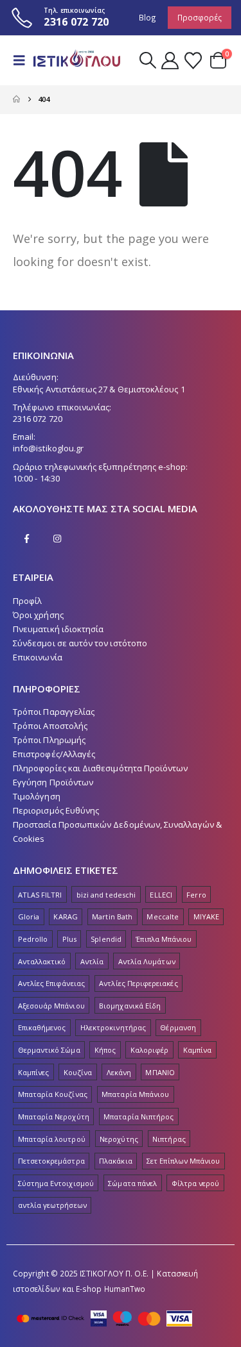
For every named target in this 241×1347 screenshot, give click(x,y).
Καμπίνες (33, 1072)
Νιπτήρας (169, 1139)
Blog (147, 17)
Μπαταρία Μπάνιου (135, 1094)
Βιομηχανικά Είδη (130, 1005)
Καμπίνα (197, 1050)
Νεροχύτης (119, 1139)
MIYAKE (206, 916)
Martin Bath (112, 916)
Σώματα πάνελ (132, 1183)
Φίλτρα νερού (196, 1183)
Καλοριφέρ (149, 1050)
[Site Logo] (75, 60)
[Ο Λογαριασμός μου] (169, 60)
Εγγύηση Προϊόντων (53, 782)
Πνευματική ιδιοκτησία (58, 629)
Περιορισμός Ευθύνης (56, 810)
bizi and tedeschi (106, 894)
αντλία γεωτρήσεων (52, 1205)
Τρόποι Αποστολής (50, 726)
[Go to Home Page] (16, 99)
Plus (69, 939)
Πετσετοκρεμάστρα (51, 1161)
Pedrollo (33, 939)
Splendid (106, 939)
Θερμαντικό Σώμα (49, 1050)
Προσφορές (199, 17)
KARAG (65, 916)
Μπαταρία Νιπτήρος (138, 1116)
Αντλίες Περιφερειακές (138, 983)
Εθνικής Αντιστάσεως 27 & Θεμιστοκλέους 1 (99, 389)
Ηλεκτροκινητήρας (113, 1027)
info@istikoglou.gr (48, 448)
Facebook (27, 538)
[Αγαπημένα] (193, 60)
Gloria (28, 916)
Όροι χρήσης (38, 615)
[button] (23, 60)
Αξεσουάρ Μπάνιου (51, 1005)
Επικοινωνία (37, 657)
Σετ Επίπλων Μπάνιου (183, 1161)
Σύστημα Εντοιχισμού (56, 1183)
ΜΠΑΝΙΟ (159, 1072)
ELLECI (161, 894)
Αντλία (91, 961)
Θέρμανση (178, 1027)
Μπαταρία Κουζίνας (52, 1094)
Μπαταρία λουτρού (51, 1139)
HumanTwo (125, 1289)
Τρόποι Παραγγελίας (53, 711)
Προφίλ (27, 601)
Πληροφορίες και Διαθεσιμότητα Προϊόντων (100, 768)
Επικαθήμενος (42, 1027)
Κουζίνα (78, 1072)
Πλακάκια (115, 1161)
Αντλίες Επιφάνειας (51, 983)
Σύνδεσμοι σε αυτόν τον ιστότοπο (80, 643)
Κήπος (105, 1050)
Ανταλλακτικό (42, 961)
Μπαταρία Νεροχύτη (53, 1116)
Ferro (196, 894)
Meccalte (163, 916)
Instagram (57, 538)
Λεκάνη (119, 1072)
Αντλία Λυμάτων (146, 961)
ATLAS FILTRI (40, 894)
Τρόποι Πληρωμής (49, 740)
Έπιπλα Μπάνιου (164, 939)
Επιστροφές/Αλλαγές (54, 754)
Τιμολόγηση (36, 796)
